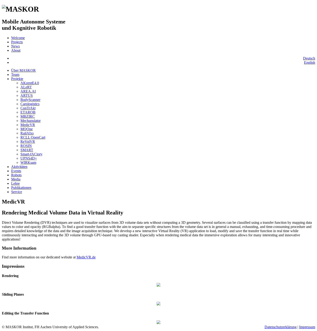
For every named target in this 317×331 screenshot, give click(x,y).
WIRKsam (28, 162)
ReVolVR (27, 142)
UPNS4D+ (28, 158)
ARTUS (26, 95)
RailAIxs (27, 133)
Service (16, 192)
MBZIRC (27, 116)
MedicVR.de (86, 257)
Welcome (18, 38)
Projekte (17, 79)
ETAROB (28, 112)
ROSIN (26, 146)
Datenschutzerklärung (281, 327)
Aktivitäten (19, 167)
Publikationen (21, 188)
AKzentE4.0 (29, 83)
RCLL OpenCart (32, 137)
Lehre (15, 183)
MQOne (26, 129)
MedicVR (27, 125)
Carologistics (29, 104)
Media (15, 179)
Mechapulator (30, 121)
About (15, 50)
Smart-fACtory (31, 154)
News (15, 46)
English (309, 62)
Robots (16, 175)
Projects (17, 42)
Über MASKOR (23, 70)
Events (16, 171)
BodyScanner (30, 100)
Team (15, 75)
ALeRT (26, 87)
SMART (26, 150)
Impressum (307, 327)
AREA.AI (28, 91)
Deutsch (309, 58)
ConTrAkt (28, 108)
